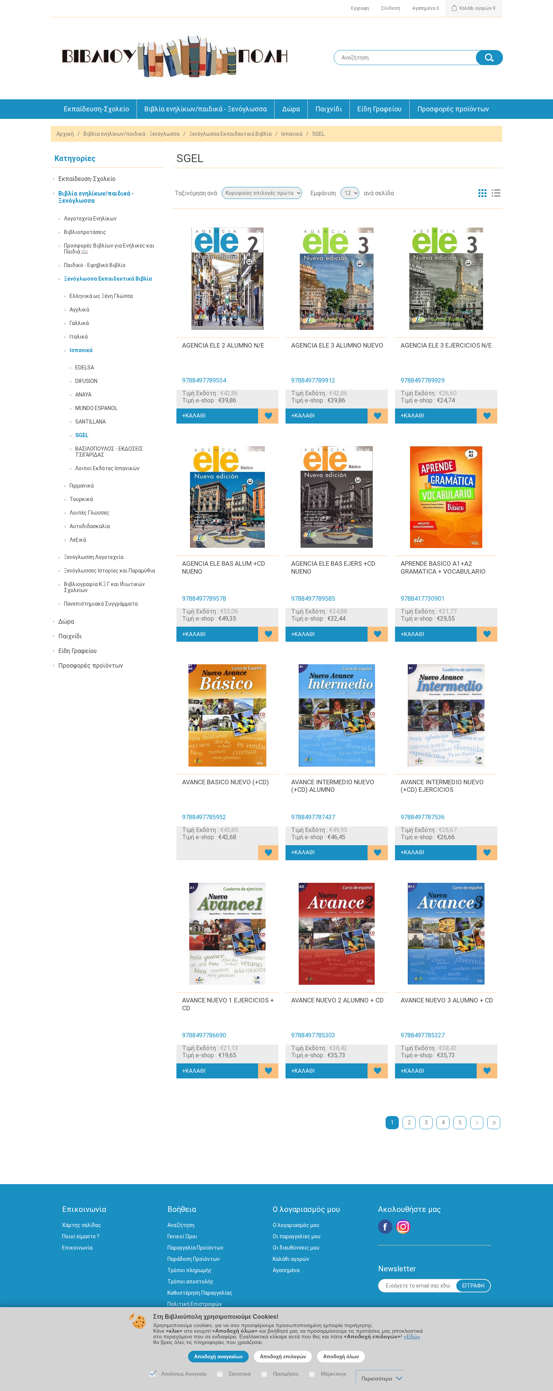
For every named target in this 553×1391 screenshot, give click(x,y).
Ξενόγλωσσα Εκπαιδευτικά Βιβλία (230, 134)
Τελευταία (493, 1122)
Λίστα (495, 193)
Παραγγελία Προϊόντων (195, 1248)
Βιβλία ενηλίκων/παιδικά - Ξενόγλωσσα (205, 109)
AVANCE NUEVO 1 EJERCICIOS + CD (228, 1003)
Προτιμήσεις (286, 1374)
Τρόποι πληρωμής (189, 1270)
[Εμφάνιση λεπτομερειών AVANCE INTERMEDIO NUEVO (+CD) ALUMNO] (337, 715)
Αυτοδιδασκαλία (90, 526)
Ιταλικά (79, 337)
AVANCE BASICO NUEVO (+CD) (225, 782)
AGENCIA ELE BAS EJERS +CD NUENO (333, 567)
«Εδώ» (412, 1336)
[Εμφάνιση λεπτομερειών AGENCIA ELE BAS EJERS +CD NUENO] (337, 497)
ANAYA (83, 395)
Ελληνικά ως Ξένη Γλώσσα (101, 296)
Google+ (403, 1226)
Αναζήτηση (180, 1225)
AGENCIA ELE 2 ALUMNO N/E (223, 345)
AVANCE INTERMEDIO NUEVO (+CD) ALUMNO (332, 785)
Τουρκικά (81, 499)
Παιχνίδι (328, 109)
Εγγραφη (360, 8)
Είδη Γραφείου (379, 109)
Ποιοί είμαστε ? (80, 1236)
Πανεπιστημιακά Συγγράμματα (101, 604)
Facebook (385, 1226)
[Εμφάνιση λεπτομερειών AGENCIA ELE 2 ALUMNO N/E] (227, 279)
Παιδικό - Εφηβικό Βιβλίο (95, 265)
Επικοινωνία (77, 1248)
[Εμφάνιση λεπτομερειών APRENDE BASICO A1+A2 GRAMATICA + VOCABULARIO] (446, 497)
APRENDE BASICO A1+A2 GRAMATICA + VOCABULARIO (443, 567)
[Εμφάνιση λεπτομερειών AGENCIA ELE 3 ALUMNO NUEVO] (337, 279)
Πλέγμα (482, 193)
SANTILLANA (90, 422)
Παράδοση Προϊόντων (193, 1259)
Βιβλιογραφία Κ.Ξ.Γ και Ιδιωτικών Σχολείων (104, 587)
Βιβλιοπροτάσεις (85, 232)
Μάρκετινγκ (333, 1374)
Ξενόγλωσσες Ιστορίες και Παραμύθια (109, 571)
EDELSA (84, 367)
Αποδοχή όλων (341, 1356)
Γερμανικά (82, 486)
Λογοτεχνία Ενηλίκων (90, 219)
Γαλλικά (79, 323)
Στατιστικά (240, 1374)
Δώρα (291, 109)
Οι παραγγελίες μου (297, 1236)
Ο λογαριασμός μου (296, 1225)
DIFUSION (86, 381)
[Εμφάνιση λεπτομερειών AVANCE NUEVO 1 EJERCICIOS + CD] (227, 934)
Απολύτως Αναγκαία (184, 1374)
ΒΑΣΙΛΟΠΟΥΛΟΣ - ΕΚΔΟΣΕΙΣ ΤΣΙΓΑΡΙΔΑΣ (109, 452)
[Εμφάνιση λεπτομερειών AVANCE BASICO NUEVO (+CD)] (227, 715)
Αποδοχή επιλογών (283, 1356)
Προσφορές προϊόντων (453, 109)
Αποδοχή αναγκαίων (218, 1356)
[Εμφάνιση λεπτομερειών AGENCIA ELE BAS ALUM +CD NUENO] (227, 497)
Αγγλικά (79, 310)
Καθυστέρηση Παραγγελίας (199, 1293)
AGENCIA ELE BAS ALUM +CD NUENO (223, 567)
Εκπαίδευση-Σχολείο (96, 109)
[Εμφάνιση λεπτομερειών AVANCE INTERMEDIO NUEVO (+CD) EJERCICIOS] (446, 715)
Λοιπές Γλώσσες (89, 513)
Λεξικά (78, 540)
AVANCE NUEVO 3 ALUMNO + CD (447, 1000)
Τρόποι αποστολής (190, 1282)
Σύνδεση (390, 8)
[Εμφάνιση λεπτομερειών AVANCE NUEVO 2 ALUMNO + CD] (337, 934)
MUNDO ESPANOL (96, 408)
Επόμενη (476, 1122)
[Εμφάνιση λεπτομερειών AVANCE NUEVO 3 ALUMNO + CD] (446, 934)
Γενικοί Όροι (182, 1236)
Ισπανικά (291, 134)
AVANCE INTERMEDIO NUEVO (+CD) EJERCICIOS (442, 785)
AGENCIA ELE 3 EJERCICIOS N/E (446, 345)
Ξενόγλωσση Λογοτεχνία (93, 557)
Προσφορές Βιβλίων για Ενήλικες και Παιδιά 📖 (109, 249)
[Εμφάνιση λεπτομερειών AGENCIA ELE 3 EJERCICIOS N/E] (446, 279)
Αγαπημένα (286, 1270)
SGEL (81, 435)
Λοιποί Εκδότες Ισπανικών (107, 468)
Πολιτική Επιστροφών (194, 1304)
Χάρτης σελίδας (81, 1225)
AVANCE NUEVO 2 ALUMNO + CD (337, 1000)
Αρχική (65, 134)
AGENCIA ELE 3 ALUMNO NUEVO (337, 345)
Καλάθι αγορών (291, 1259)
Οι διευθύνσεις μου (296, 1248)
